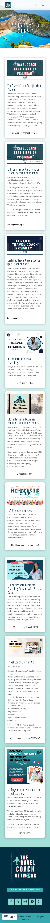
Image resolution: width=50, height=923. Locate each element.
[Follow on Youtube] (32, 902)
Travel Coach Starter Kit (20, 662)
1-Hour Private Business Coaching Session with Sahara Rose (24, 588)
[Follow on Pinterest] (39, 902)
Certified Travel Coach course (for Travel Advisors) (23, 262)
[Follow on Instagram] (25, 902)
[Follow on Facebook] (11, 902)
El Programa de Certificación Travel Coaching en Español (23, 171)
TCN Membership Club (19, 510)
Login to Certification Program (25, 890)
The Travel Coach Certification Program (24, 87)
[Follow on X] (18, 902)
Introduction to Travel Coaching (19, 361)
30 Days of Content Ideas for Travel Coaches (23, 791)
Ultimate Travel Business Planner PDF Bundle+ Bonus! (23, 421)
